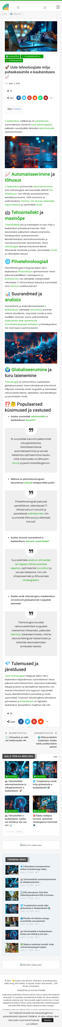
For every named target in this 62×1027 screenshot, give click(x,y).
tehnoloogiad (11, 246)
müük (15, 463)
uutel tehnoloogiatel (41, 124)
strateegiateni (31, 580)
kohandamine (27, 701)
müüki (39, 204)
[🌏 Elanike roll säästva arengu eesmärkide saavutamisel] (11, 922)
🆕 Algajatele (12, 56)
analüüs (13, 299)
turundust (43, 568)
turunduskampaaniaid (16, 324)
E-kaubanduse (12, 120)
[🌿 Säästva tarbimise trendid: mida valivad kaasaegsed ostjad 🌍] (11, 948)
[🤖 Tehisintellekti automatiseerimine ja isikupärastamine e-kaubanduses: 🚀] (17, 769)
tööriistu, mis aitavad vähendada (37, 200)
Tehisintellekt (25, 212)
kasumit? (31, 419)
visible (17, 109)
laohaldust (33, 324)
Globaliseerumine (29, 369)
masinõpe (15, 218)
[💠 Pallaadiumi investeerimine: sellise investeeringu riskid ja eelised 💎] (11, 870)
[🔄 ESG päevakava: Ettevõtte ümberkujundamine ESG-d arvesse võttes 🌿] (11, 896)
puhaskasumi (41, 120)
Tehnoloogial (11, 381)
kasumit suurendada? (37, 541)
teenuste (14, 285)
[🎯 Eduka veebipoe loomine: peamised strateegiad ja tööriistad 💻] (45, 804)
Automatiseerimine (30, 174)
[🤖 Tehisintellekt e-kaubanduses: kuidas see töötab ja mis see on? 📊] (17, 804)
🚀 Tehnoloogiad (14, 60)
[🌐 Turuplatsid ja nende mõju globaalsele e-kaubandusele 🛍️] (45, 769)
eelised (28, 482)
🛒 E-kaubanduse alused (32, 56)
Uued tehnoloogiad (15, 675)
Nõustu (47, 1020)
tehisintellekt (38, 416)
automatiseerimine (43, 186)
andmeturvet (11, 278)
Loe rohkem (32, 1024)
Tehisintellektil (12, 224)
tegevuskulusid (12, 204)
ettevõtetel (36, 309)
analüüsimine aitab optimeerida (21, 320)
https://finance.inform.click (28, 994)
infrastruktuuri (25, 271)
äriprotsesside (46, 128)
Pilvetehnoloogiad (29, 261)
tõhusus (13, 180)
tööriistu (16, 634)
